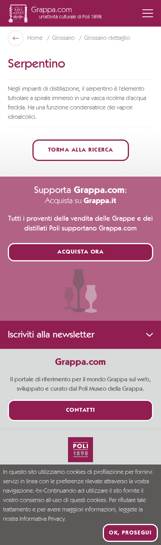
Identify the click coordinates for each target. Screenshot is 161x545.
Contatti (80, 410)
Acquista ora (80, 252)
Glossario (64, 38)
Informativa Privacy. (43, 519)
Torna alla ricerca (80, 150)
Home (35, 38)
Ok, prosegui (130, 533)
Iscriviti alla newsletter (51, 335)
